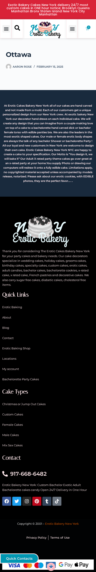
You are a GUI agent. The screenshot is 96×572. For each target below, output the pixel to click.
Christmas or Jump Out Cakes (24, 404)
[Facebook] (6, 501)
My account (10, 369)
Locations (9, 358)
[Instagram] (26, 501)
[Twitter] (16, 501)
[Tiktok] (56, 501)
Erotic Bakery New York (62, 523)
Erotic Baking (12, 307)
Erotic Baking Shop (16, 348)
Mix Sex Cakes (12, 445)
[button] (6, 28)
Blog (5, 327)
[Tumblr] (46, 501)
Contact (8, 338)
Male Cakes (10, 435)
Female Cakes (12, 424)
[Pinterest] (36, 501)
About (6, 317)
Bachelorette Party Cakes (20, 379)
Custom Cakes (12, 414)
